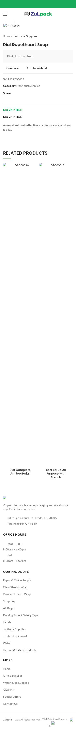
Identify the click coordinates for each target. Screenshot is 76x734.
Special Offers (12, 696)
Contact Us (10, 703)
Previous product (63, 36)
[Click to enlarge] (10, 22)
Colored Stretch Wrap (17, 594)
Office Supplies (12, 675)
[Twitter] (32, 4)
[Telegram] (48, 4)
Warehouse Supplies (16, 682)
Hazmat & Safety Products (19, 650)
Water (7, 643)
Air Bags (8, 608)
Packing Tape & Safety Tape (20, 615)
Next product (71, 36)
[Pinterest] (38, 4)
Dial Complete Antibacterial (20, 471)
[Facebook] (27, 4)
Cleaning (8, 689)
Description (12, 110)
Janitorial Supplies (25, 36)
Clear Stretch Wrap (15, 587)
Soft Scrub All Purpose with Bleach (56, 473)
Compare (12, 68)
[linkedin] (43, 4)
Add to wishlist (37, 68)
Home (6, 36)
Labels (7, 622)
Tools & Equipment (15, 636)
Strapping (9, 601)
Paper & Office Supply (17, 580)
